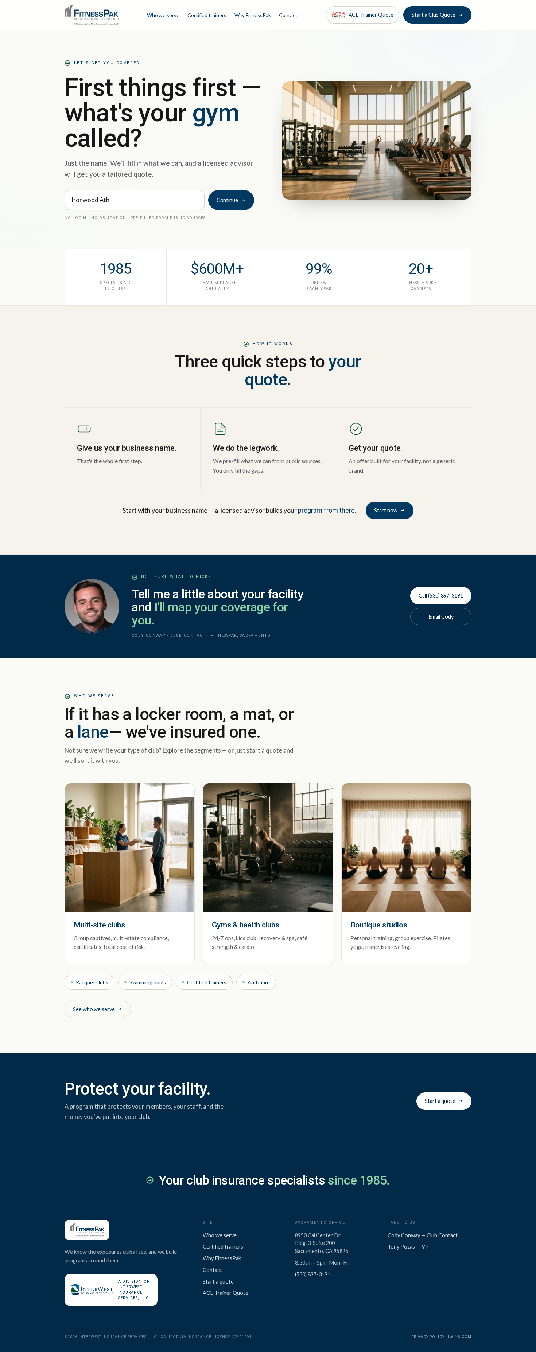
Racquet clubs (92, 982)
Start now (385, 510)
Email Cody (441, 617)
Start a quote (440, 1101)
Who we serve (163, 15)
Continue (227, 200)
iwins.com (459, 1337)
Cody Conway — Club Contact (423, 1235)
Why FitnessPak (252, 15)
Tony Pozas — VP (408, 1246)
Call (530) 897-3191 (441, 595)
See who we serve (94, 1009)
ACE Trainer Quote (225, 1293)
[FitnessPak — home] (92, 15)
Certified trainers (206, 15)
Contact (288, 15)
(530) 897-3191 (312, 1274)
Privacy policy (427, 1337)
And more (259, 982)
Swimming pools (147, 982)
